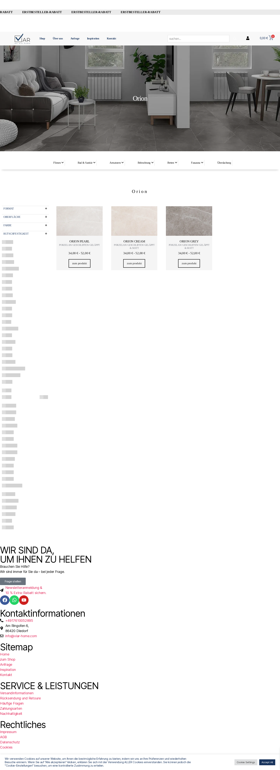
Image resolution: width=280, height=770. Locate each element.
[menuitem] (58, 163)
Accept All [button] (267, 762)
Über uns (58, 38)
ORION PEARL (79, 241)
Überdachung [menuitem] (224, 162)
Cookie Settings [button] (246, 762)
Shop (42, 38)
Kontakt (111, 38)
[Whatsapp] (14, 600)
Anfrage (74, 38)
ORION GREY (189, 241)
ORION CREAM (134, 241)
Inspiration (93, 38)
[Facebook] (5, 600)
